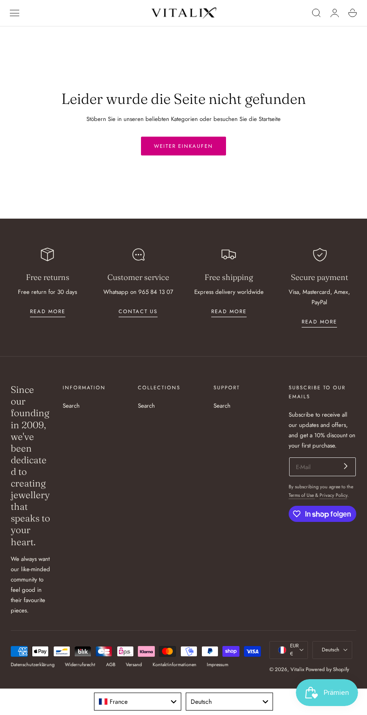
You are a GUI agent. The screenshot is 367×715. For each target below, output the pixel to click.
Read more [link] (47, 311)
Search (71, 405)
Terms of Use (302, 495)
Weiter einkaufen (183, 146)
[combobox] (137, 702)
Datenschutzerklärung (33, 664)
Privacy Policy (333, 495)
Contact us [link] (138, 311)
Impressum (217, 664)
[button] (15, 13)
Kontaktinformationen (174, 664)
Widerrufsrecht (80, 664)
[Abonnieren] (345, 466)
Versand (134, 664)
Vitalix (297, 669)
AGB (110, 664)
